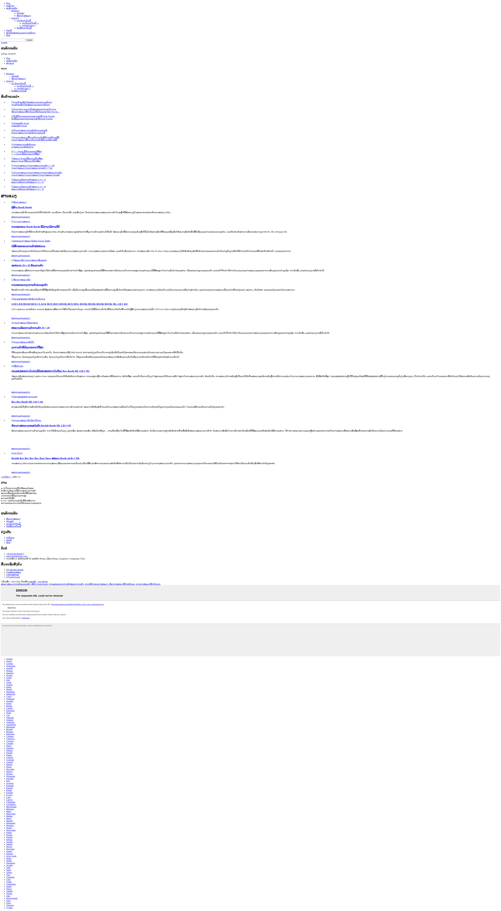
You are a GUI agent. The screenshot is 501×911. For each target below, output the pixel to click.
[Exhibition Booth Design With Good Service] (20, 221)
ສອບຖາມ (15, 217)
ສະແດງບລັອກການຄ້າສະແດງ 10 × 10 (27, 182)
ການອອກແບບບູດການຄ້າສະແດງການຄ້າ (66, 584)
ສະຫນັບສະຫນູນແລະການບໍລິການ (20, 33)
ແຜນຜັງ (32, 582)
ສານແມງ (15, 11)
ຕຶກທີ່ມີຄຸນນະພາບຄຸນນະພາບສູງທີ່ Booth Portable (32, 119)
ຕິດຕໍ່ (8, 35)
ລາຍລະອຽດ (24, 217)
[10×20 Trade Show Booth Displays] (24, 323)
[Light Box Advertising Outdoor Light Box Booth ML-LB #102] (17, 366)
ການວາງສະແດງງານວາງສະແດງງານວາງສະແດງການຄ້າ (35, 175)
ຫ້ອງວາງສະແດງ (24, 16)
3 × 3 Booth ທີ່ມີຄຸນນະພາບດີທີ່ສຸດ (25, 154)
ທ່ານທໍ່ (16, 575)
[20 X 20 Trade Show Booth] (28, 260)
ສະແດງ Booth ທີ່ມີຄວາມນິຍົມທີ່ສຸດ (26, 161)
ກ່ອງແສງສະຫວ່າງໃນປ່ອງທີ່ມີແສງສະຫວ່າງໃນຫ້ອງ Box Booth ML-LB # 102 (50, 371)
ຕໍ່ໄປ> (7, 477)
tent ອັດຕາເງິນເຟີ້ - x (30, 23)
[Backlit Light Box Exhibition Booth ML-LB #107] (26, 420)
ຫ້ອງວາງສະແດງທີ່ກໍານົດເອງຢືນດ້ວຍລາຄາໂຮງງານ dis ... (35, 112)
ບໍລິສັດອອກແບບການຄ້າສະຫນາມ (28, 246)
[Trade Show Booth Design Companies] (30, 241)
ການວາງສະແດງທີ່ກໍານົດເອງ (148, 584)
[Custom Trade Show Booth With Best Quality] (22, 342)
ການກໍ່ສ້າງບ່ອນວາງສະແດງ (96, 584)
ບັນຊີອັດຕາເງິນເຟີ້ (24, 28)
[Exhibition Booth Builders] (19, 202)
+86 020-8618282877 (15, 554)
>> (11, 477)
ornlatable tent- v (29, 25)
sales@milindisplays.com (16, 556)
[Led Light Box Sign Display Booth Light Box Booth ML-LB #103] (28, 299)
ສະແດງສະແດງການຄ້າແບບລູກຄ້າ (15, 584)
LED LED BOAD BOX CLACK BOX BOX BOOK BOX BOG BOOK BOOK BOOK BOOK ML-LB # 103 (69, 304)
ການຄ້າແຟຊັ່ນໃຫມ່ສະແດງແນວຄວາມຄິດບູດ (30, 105)
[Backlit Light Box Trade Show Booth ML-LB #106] (17, 453)
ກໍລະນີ (9, 30)
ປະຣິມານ (10, 6)
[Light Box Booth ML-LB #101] (24, 397)
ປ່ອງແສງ (20, 13)
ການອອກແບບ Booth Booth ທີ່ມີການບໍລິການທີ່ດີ (35, 226)
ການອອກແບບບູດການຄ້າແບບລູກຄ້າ (29, 284)
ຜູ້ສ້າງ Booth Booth (21, 207)
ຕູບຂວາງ (15, 18)
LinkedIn (19, 570)
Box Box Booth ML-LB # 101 (27, 401)
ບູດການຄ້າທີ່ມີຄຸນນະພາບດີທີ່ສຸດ (27, 347)
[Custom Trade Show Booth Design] (21, 280)
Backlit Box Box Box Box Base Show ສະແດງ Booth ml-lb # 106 (45, 458)
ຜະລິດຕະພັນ (11, 8)
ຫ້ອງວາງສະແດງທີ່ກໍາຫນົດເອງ (122, 584)
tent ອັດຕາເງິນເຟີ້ (24, 21)
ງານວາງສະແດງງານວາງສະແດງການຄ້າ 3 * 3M (31, 168)
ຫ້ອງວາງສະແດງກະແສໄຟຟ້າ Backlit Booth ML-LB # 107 (41, 425)
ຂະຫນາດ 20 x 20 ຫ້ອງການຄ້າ (27, 265)
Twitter (17, 577)
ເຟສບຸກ (18, 572)
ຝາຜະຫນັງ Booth (19, 126)
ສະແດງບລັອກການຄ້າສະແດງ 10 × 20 (27, 189)
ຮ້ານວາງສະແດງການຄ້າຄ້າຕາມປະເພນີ (28, 133)
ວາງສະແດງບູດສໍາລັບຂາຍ (22, 147)
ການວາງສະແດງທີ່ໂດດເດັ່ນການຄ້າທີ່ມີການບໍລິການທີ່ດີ (34, 140)
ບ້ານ (8, 3)
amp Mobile (43, 582)
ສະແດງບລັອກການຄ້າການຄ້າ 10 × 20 (30, 327)
